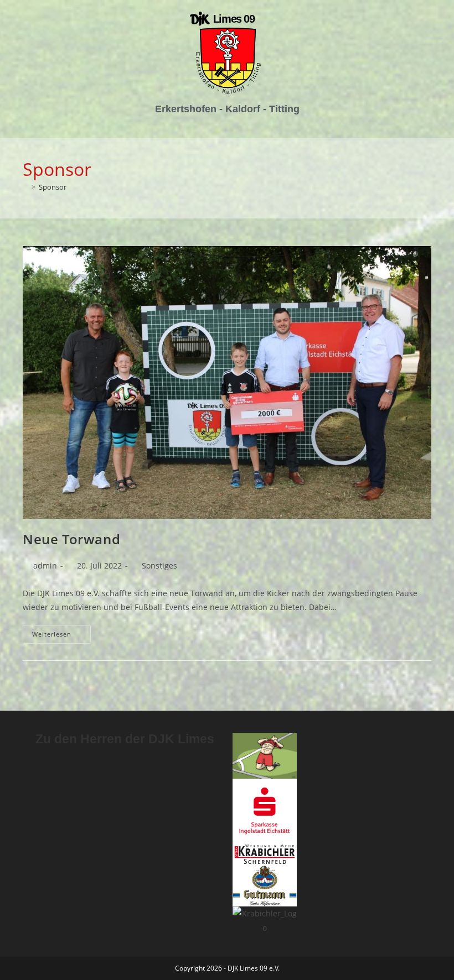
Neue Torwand (71, 539)
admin (45, 565)
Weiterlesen (61, 631)
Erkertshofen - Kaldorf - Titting (227, 108)
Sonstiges (159, 565)
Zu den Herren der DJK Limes (124, 739)
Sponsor (52, 187)
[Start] (25, 187)
